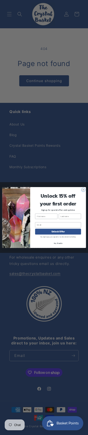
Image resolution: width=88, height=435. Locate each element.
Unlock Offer (58, 231)
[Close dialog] (83, 190)
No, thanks (58, 243)
